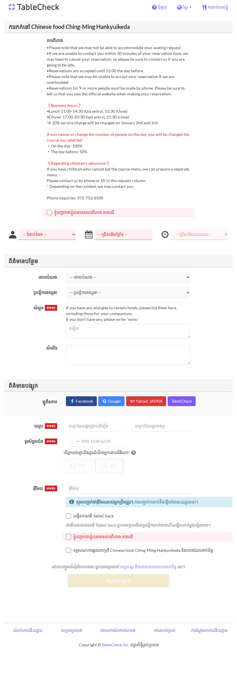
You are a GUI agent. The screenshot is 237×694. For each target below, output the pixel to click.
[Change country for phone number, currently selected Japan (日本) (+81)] (73, 441)
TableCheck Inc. (115, 644)
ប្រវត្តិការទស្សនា (45, 292)
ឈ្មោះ (44, 425)
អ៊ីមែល (44, 488)
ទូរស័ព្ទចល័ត (40, 441)
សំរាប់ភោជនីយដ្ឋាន (27, 630)
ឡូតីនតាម (49, 401)
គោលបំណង (47, 277)
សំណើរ (51, 347)
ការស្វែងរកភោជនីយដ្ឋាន (209, 630)
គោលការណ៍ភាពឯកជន (118, 630)
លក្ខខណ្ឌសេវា (71, 630)
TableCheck (181, 401)
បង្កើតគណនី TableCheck (93, 515)
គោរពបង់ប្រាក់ (164, 630)
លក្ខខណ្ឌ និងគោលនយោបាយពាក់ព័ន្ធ (148, 566)
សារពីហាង (55, 40)
